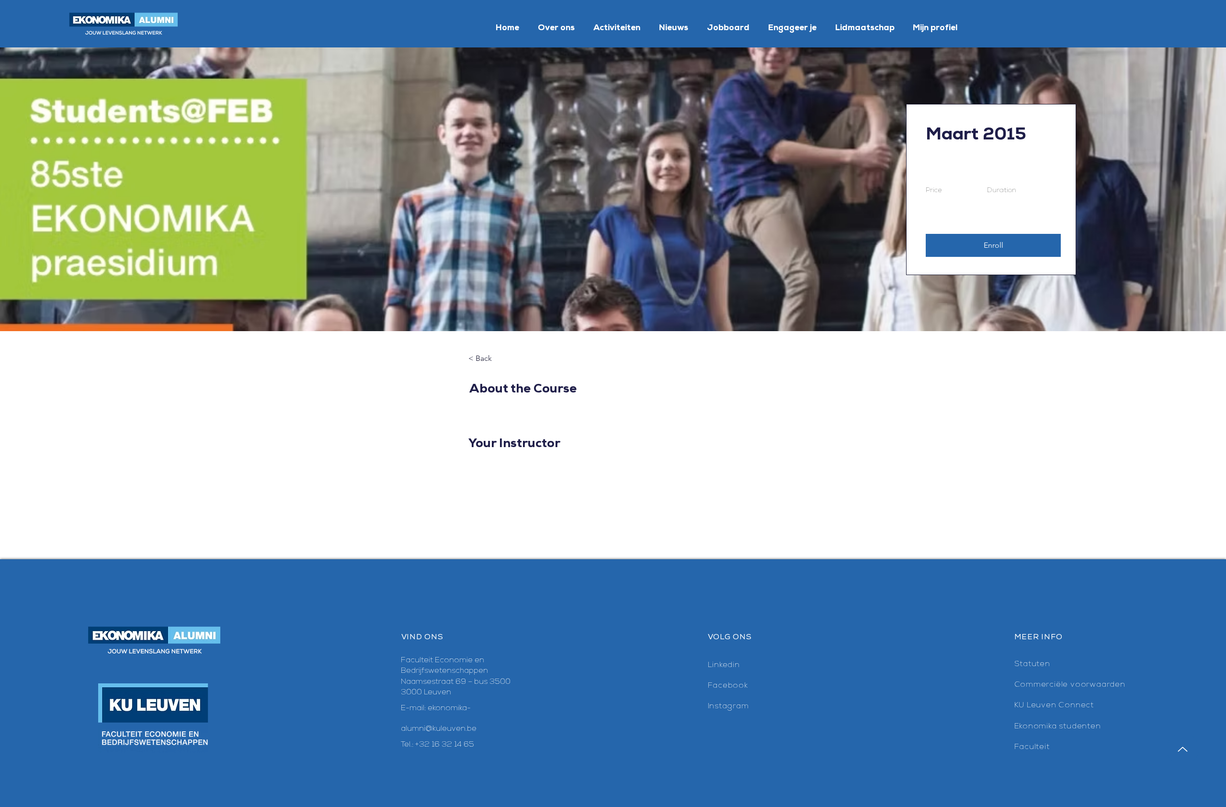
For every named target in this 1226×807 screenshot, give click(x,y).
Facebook (728, 686)
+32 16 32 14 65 (444, 745)
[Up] (1183, 749)
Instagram (728, 706)
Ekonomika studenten (1057, 726)
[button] (993, 245)
